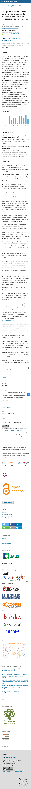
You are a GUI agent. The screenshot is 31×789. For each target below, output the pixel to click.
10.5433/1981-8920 (11, 757)
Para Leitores (5, 538)
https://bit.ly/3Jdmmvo (8, 320)
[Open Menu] (1, 1)
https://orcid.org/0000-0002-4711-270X (12, 33)
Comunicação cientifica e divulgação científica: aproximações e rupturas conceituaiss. (14, 675)
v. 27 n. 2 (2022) (16, 5)
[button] (5, 524)
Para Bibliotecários (6, 543)
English (4, 512)
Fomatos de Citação (7, 400)
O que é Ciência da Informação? (10, 691)
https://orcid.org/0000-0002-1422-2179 (10, 28)
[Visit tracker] (3, 700)
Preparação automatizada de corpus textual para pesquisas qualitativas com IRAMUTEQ (15, 686)
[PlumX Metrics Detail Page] (5, 475)
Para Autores (5, 541)
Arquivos (8, 5)
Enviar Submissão (7, 502)
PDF (5, 377)
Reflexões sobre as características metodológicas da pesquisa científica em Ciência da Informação (15, 680)
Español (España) (7, 514)
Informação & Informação (10, 1)
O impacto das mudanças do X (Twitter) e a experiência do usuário (13, 669)
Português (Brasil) (7, 517)
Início (3, 5)
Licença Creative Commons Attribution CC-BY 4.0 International (15, 770)
